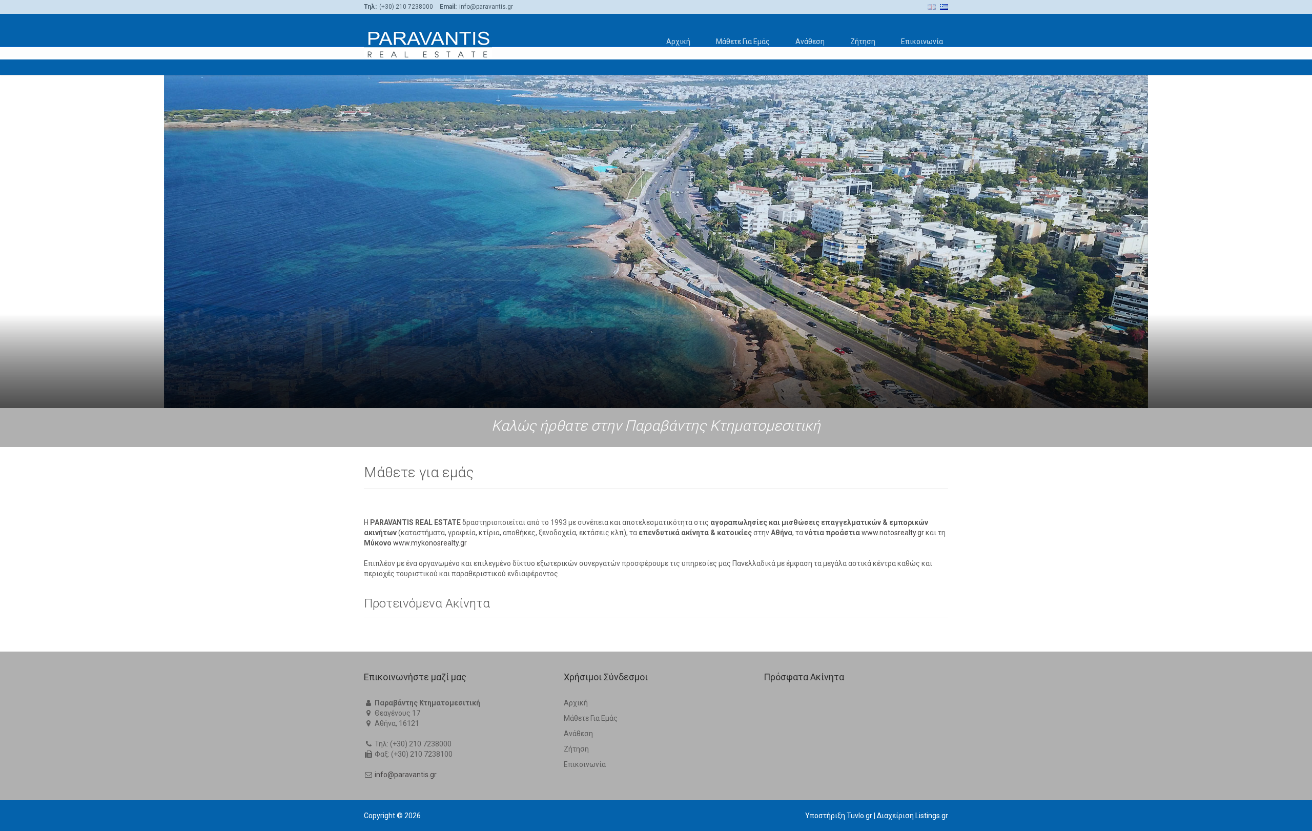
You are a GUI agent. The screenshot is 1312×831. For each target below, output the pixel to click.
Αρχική (678, 41)
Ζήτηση (862, 41)
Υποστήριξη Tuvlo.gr (838, 816)
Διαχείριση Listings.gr (912, 816)
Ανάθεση (810, 41)
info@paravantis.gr (406, 775)
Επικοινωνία (922, 41)
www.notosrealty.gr (893, 533)
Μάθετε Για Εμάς (743, 41)
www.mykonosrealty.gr (430, 543)
